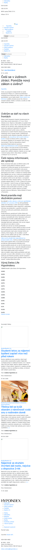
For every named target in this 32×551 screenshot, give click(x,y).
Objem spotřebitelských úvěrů (9, 146)
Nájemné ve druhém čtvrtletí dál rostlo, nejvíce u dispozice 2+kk (15, 465)
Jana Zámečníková (9, 70)
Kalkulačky (7, 1)
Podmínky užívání (9, 521)
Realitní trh (9, 33)
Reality (6, 2)
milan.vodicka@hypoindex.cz (9, 549)
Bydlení (3, 348)
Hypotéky (9, 26)
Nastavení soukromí (9, 527)
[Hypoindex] (16, 24)
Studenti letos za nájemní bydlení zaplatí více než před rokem (15, 353)
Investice (13, 403)
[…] (9, 427)
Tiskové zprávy (8, 523)
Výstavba (7, 404)
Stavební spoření (9, 27)
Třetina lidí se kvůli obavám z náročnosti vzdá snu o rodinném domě (16, 409)
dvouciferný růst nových (16, 137)
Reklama (6, 516)
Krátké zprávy (8, 518)
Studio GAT (10, 534)
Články (6, 513)
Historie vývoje (5, 314)
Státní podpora (9, 29)
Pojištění (8, 31)
